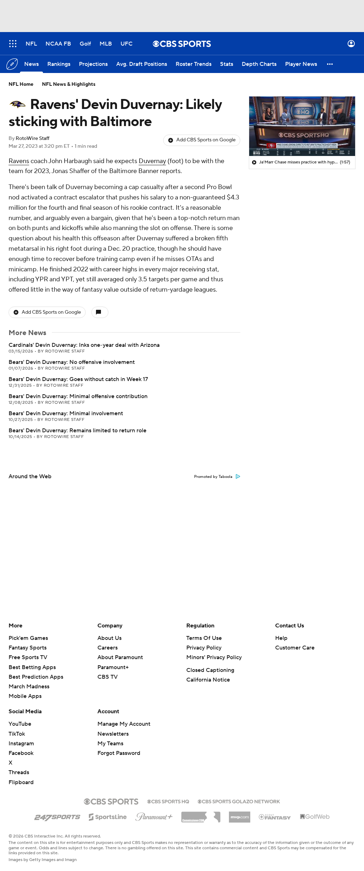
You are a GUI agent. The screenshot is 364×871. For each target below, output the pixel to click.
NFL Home (21, 84)
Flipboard (21, 782)
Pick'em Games (28, 638)
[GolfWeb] (315, 816)
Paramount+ (113, 667)
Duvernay (152, 161)
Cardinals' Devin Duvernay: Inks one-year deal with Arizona (84, 345)
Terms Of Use (204, 638)
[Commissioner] (200, 814)
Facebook (21, 753)
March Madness (29, 686)
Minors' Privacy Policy (214, 657)
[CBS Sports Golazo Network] (239, 800)
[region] (302, 126)
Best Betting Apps (32, 667)
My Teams (110, 743)
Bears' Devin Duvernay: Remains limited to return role (77, 430)
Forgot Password (118, 753)
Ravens (19, 161)
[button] (12, 43)
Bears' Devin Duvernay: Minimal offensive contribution (78, 396)
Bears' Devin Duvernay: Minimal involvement (66, 413)
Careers (107, 647)
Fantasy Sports (28, 647)
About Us (109, 638)
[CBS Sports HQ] (168, 800)
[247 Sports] (57, 815)
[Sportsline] (108, 815)
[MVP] (239, 814)
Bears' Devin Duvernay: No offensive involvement (72, 362)
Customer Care (295, 647)
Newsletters (113, 733)
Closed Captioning (210, 670)
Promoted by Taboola (213, 476)
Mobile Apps (25, 696)
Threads (19, 772)
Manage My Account (123, 723)
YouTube (20, 723)
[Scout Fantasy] (275, 816)
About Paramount (120, 657)
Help (281, 638)
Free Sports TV (28, 657)
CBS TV (107, 676)
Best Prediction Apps (36, 676)
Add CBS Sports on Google (206, 140)
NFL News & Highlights (69, 84)
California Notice (208, 679)
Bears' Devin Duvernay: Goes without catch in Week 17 (78, 379)
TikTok (17, 733)
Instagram (21, 743)
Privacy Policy (203, 647)
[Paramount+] (154, 815)
